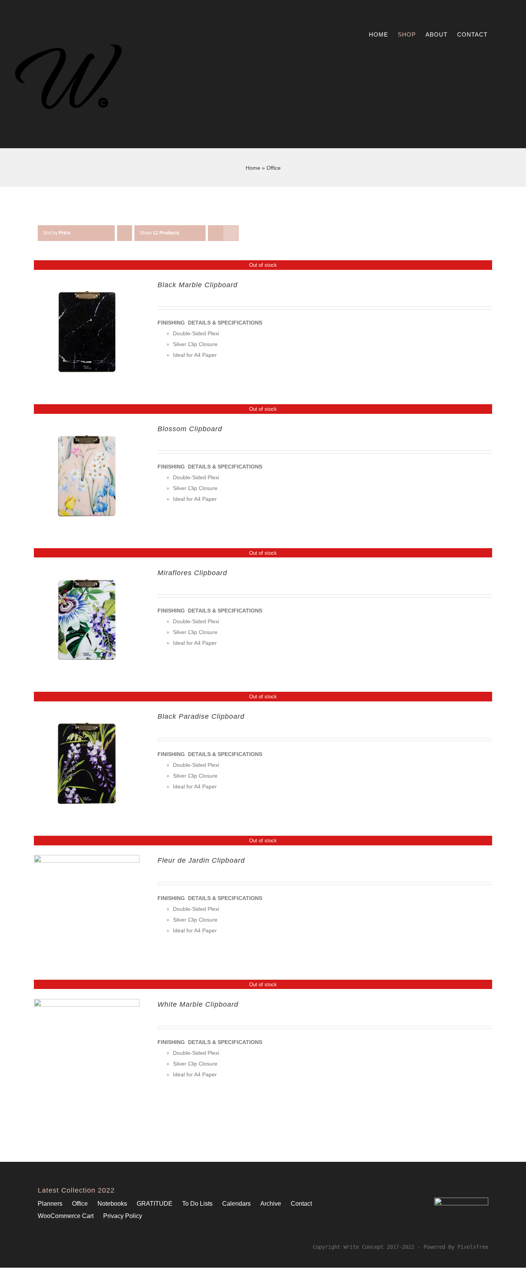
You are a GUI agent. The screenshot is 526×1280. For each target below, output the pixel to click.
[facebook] (40, 1247)
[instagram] (52, 1247)
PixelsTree (472, 1247)
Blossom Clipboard (189, 429)
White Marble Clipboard (197, 1004)
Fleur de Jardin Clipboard (201, 860)
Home (253, 168)
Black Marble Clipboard (197, 285)
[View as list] (230, 233)
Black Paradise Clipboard (201, 716)
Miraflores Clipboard (192, 573)
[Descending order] (124, 233)
